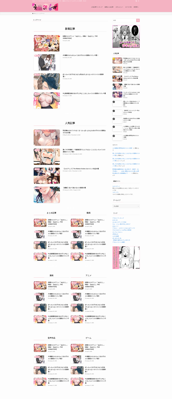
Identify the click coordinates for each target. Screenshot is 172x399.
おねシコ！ (116, 226)
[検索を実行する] (138, 20)
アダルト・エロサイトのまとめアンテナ (124, 228)
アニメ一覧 (89, 329)
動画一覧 (88, 266)
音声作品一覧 (51, 391)
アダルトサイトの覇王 (119, 242)
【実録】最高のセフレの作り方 (121, 240)
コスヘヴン (116, 192)
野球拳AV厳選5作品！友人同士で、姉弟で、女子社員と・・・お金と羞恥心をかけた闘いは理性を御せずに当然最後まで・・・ (126, 171)
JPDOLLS (115, 234)
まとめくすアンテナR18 (119, 222)
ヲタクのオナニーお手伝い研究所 (122, 230)
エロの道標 (116, 236)
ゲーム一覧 (89, 391)
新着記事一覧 (70, 113)
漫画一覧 (51, 329)
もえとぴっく (116, 186)
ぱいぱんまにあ (117, 238)
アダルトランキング (118, 218)
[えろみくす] (45, 7)
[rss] (136, 1)
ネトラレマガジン (118, 232)
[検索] (138, 1)
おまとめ (115, 220)
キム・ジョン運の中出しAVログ (121, 224)
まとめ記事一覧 (51, 266)
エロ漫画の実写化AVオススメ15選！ (123, 148)
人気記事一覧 (70, 208)
